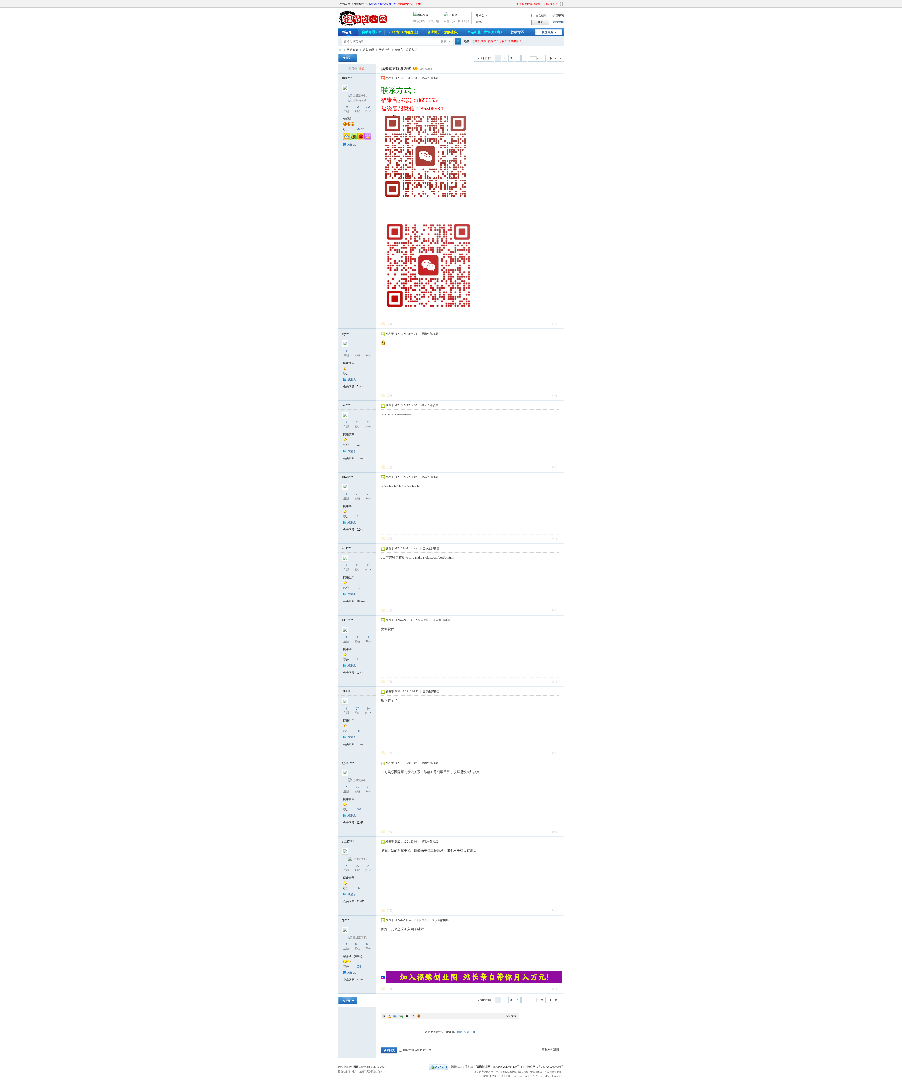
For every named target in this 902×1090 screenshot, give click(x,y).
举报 (554, 324)
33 (357, 565)
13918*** (347, 620)
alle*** (346, 691)
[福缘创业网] (367, 25)
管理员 (347, 119)
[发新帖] (347, 58)
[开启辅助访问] (514, 4)
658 (357, 944)
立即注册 (558, 22)
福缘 (355, 1066)
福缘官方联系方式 (406, 49)
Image (395, 1016)
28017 (360, 129)
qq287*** (348, 763)
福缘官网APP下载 (409, 4)
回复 (390, 324)
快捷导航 (547, 32)
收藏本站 (358, 4)
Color (389, 1016)
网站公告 (384, 49)
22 (357, 422)
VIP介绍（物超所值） (404, 32)
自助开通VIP (371, 32)
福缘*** (347, 78)
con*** (346, 405)
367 (357, 787)
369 (368, 787)
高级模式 (510, 1016)
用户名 (480, 15)
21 (357, 494)
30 (368, 708)
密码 (479, 22)
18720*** (347, 477)
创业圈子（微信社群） (443, 32)
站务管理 (368, 49)
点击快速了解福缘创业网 (381, 4)
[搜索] (457, 41)
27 (357, 708)
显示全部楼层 (429, 78)
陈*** (345, 920)
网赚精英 (348, 799)
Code (413, 1016)
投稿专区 (517, 32)
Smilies (418, 1016)
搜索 (444, 41)
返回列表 (486, 58)
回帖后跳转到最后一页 (417, 1050)
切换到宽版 (561, 4)
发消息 (351, 144)
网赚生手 (348, 577)
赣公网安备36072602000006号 (545, 1067)
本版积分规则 (550, 1049)
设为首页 (344, 4)
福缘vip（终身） (353, 956)
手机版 (469, 1067)
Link (401, 1016)
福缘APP (456, 1067)
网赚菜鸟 (348, 363)
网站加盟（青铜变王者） (485, 32)
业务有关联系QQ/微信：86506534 (536, 4)
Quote (407, 1016)
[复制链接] (425, 69)
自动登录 (541, 15)
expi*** (346, 548)
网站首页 (348, 32)
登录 (459, 1032)
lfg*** (345, 334)
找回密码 (558, 15)
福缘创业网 (340, 50)
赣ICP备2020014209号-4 (507, 1067)
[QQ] (438, 1067)
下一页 (553, 58)
